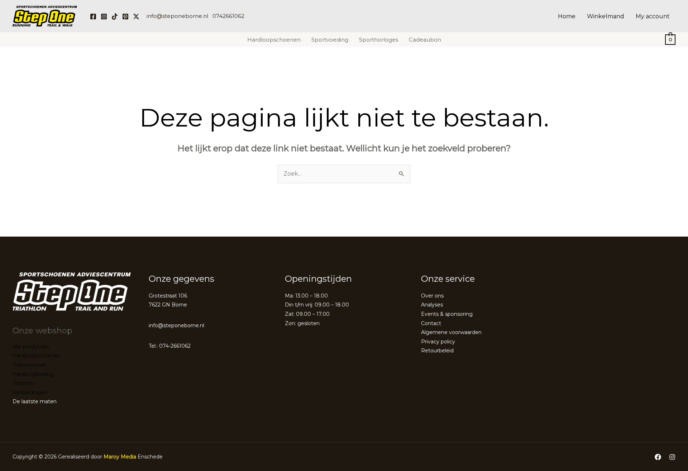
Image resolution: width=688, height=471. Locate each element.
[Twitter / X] (136, 16)
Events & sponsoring (447, 314)
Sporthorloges (378, 39)
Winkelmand (605, 16)
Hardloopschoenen (274, 39)
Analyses (432, 304)
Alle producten (31, 346)
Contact (431, 323)
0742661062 (228, 16)
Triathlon (23, 383)
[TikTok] (114, 16)
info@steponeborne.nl (177, 16)
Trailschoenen (30, 365)
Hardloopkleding (33, 374)
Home (566, 16)
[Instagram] (104, 16)
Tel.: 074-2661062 (170, 346)
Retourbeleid (437, 350)
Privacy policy (438, 341)
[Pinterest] (125, 16)
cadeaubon (425, 39)
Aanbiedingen (30, 392)
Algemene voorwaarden (451, 332)
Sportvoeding (329, 39)
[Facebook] (93, 16)
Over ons (432, 295)
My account (653, 16)
